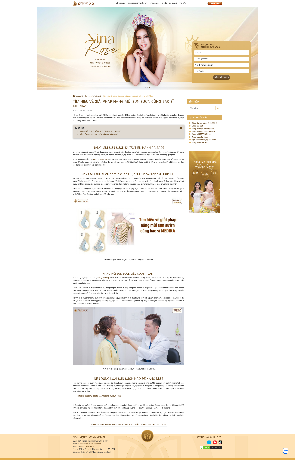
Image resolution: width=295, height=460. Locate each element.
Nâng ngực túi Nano (200, 137)
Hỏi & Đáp (154, 3)
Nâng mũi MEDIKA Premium (203, 131)
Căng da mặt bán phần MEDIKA (204, 123)
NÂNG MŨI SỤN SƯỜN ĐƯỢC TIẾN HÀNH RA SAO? (100, 131)
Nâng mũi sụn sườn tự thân (203, 129)
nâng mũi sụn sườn (101, 159)
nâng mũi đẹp (103, 277)
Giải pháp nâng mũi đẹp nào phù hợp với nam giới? (113, 424)
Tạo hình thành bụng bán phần (204, 140)
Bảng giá (173, 3)
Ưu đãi (164, 3)
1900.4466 (83, 444)
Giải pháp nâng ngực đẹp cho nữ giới (150, 424)
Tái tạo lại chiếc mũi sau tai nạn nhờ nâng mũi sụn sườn (99, 396)
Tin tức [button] (183, 3)
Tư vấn (87, 96)
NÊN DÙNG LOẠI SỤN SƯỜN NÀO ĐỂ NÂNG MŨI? (99, 134)
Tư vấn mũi (96, 96)
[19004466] (215, 3)
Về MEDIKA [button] (120, 3)
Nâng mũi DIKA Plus (200, 142)
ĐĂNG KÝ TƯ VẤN (221, 77)
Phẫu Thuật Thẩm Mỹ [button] (138, 3)
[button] (145, 87)
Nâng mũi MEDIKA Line (201, 134)
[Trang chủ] (83, 3)
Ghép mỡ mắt (197, 126)
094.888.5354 (95, 444)
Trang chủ (79, 96)
